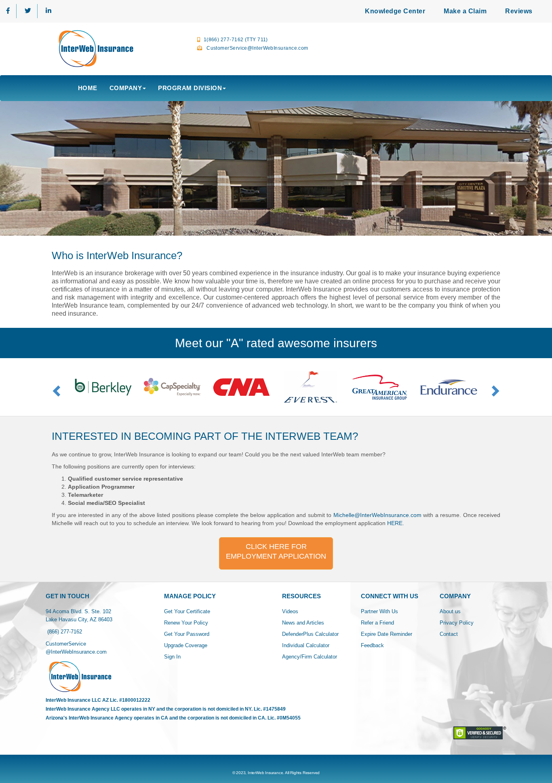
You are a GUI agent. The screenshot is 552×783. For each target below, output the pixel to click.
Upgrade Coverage (185, 645)
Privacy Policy (457, 623)
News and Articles (303, 623)
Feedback (372, 645)
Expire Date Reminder (386, 634)
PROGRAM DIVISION (190, 87)
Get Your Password (186, 634)
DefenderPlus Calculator (310, 634)
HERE (394, 523)
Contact (449, 634)
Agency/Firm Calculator (309, 657)
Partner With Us (379, 611)
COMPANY (126, 87)
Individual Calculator (305, 645)
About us (450, 611)
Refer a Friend (377, 623)
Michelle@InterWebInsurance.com (376, 515)
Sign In (172, 657)
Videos (290, 611)
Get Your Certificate (187, 611)
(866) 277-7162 (64, 632)
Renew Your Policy (186, 623)
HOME (87, 87)
